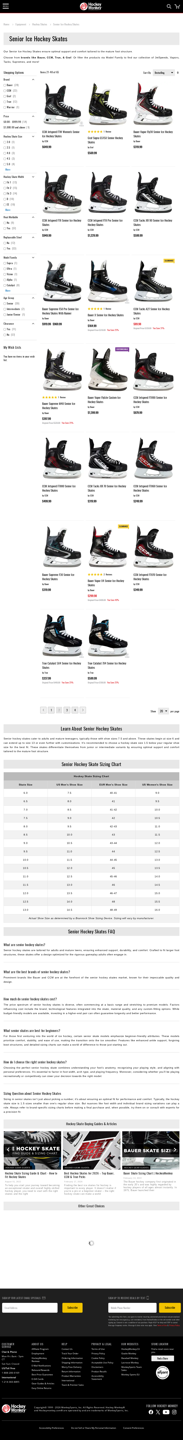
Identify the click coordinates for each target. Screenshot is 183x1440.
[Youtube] (166, 1412)
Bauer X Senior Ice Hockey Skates (106, 315)
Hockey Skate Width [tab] (14, 177)
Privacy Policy (174, 1325)
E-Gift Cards (38, 1379)
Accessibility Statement (98, 1377)
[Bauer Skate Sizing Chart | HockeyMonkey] (151, 1150)
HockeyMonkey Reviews (39, 1360)
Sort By (147, 72)
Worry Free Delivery (71, 1367)
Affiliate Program (40, 1349)
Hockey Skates (40, 24)
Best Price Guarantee (42, 1374)
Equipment (21, 24)
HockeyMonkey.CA (130, 1349)
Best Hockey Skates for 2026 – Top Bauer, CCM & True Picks (89, 1175)
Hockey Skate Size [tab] (13, 136)
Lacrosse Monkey (130, 1362)
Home (7, 24)
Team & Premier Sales (73, 1384)
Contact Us (67, 1349)
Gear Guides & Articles (43, 1383)
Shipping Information (72, 1362)
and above (17, 127)
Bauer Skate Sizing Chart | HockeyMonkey (148, 1173)
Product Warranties (71, 1376)
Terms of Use (162, 1325)
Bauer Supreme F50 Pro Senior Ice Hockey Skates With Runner (60, 311)
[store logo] (89, 6)
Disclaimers (97, 1367)
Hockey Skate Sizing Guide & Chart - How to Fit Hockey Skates (31, 1175)
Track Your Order (70, 1353)
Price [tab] (6, 116)
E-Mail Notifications (41, 1365)
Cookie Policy (98, 1358)
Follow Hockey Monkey (162, 1406)
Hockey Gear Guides (18, 1168)
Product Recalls (99, 1371)
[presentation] (8, 1149)
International (68, 1380)
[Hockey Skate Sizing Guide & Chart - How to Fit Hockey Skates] (32, 1150)
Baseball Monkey (129, 1358)
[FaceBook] (151, 1412)
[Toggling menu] (6, 6)
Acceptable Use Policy (102, 1362)
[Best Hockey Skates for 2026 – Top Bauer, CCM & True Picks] (91, 1150)
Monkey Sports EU (130, 1374)
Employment (38, 1353)
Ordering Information (72, 1358)
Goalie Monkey (128, 1353)
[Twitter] (158, 1412)
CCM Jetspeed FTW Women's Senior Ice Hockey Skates (61, 134)
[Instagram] (174, 1412)
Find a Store (162, 1358)
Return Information (71, 1371)
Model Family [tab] (10, 257)
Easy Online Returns (41, 1388)
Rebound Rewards (41, 1370)
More (8, 169)
